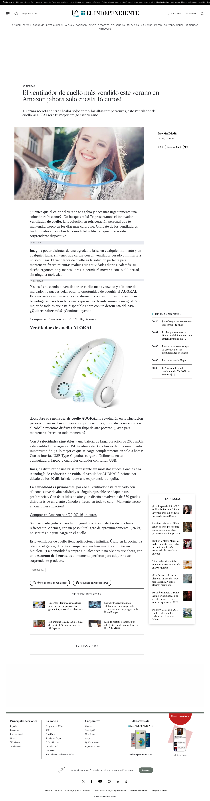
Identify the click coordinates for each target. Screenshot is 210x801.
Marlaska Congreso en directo (56, 2)
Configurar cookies (159, 790)
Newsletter (90, 734)
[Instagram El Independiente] (109, 782)
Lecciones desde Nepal (174, 360)
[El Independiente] (105, 13)
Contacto (89, 726)
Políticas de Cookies (138, 790)
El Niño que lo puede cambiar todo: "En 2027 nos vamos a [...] (176, 371)
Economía (38, 25)
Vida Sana (146, 25)
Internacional (54, 25)
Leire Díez (50, 750)
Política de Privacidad (53, 790)
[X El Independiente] (83, 781)
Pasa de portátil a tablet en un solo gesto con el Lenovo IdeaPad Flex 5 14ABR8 (121, 625)
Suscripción (90, 730)
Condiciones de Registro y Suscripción (110, 790)
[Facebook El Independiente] (91, 782)
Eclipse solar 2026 (54, 726)
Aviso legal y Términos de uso (77, 790)
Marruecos (175, 2)
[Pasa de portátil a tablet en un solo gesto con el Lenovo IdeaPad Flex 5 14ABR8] (95, 625)
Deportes (103, 25)
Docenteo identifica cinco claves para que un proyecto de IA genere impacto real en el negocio (65, 606)
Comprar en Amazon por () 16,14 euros (63, 319)
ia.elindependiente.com (140, 754)
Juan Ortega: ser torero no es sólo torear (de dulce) (177, 323)
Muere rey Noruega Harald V (193, 2)
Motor (158, 25)
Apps (87, 738)
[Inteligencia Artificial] (140, 748)
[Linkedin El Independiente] (118, 782)
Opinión (16, 25)
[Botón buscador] (202, 13)
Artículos (105, 28)
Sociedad (81, 25)
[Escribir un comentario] (185, 147)
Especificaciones (92, 746)
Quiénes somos (92, 742)
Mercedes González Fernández (60, 754)
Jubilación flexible (161, 2)
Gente (92, 25)
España (27, 25)
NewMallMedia (167, 133)
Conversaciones (174, 25)
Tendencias (118, 25)
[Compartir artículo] (160, 147)
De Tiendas (192, 25)
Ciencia (69, 25)
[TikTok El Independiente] (126, 782)
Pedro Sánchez (52, 742)
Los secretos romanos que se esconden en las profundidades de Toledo (175, 349)
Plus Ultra (50, 734)
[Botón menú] (8, 13)
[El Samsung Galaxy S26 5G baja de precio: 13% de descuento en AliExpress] (39, 625)
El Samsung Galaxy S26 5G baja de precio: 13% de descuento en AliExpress (65, 625)
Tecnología (38, 570)
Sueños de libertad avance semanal (138, 2)
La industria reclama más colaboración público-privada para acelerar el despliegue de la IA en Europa (121, 607)
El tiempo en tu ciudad (28, 13)
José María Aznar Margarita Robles (85, 2)
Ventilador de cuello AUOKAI (60, 327)
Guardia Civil (52, 746)
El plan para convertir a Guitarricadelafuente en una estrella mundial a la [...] (177, 335)
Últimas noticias (23, 2)
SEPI (48, 730)
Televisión (133, 25)
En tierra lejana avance (111, 2)
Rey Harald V (36, 2)
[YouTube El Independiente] (100, 781)
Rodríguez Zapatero (55, 738)
